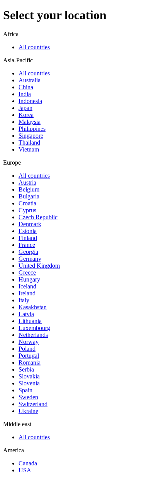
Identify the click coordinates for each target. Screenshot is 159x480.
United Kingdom (39, 265)
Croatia (27, 203)
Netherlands (33, 335)
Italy (24, 300)
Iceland (27, 286)
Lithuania (30, 321)
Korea (26, 115)
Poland (27, 348)
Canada (28, 463)
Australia (30, 80)
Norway (29, 341)
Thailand (29, 142)
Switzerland (33, 404)
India (25, 94)
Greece (27, 272)
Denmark (30, 224)
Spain (25, 390)
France (27, 245)
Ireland (27, 293)
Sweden (28, 397)
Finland (28, 238)
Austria (27, 182)
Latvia (26, 314)
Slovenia (29, 383)
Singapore (31, 135)
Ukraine (28, 411)
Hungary (29, 279)
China (26, 87)
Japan (25, 108)
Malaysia (30, 121)
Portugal (29, 355)
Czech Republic (38, 217)
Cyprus (27, 210)
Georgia (28, 251)
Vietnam (29, 149)
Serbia (26, 369)
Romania (30, 362)
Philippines (32, 128)
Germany (30, 258)
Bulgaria (29, 196)
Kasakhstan (33, 307)
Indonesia (30, 101)
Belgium (29, 189)
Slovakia (29, 376)
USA (25, 470)
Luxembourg (34, 328)
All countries (34, 47)
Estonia (28, 231)
